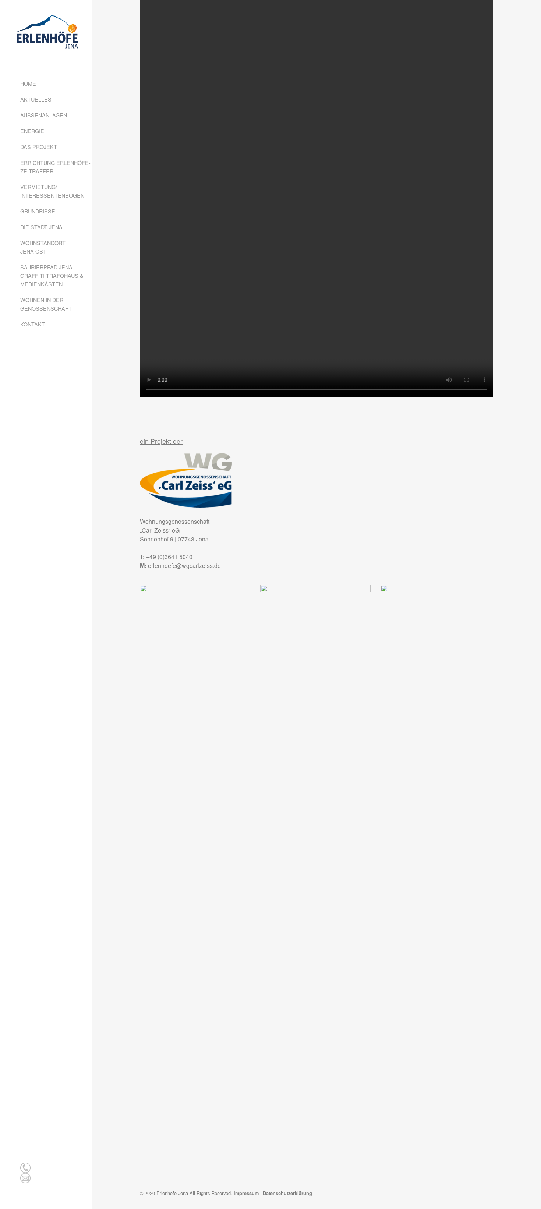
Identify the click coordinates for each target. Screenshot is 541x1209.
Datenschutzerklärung (287, 1193)
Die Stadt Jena (41, 227)
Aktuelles (36, 99)
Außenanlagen (43, 115)
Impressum (246, 1193)
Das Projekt (38, 147)
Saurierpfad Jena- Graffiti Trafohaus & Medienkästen (52, 275)
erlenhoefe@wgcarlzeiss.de (184, 565)
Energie (32, 131)
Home (28, 83)
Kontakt (32, 324)
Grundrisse (37, 211)
